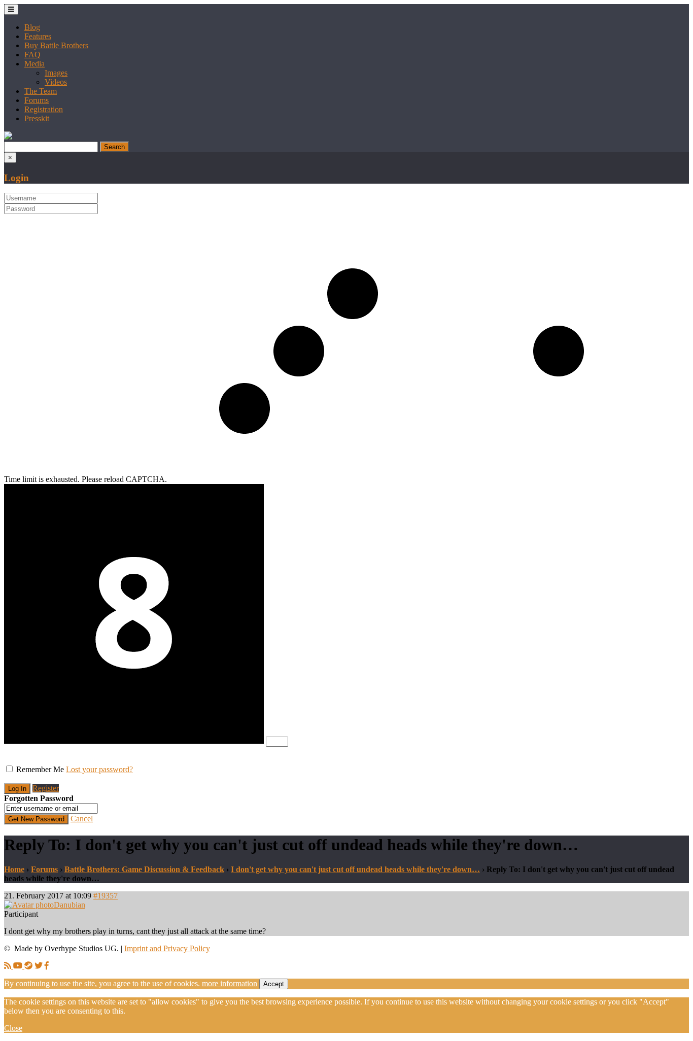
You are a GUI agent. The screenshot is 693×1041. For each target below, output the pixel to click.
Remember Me (40, 769)
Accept (273, 984)
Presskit (36, 118)
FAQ (32, 54)
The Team (40, 91)
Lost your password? (99, 769)
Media (34, 63)
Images (56, 72)
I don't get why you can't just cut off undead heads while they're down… (355, 869)
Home (14, 869)
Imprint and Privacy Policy (167, 948)
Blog (32, 27)
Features (37, 36)
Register (45, 788)
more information (229, 983)
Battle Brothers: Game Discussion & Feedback (144, 869)
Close (13, 1028)
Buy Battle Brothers (56, 45)
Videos (56, 82)
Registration (43, 109)
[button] (8, 136)
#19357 (105, 895)
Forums (36, 100)
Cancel (82, 818)
